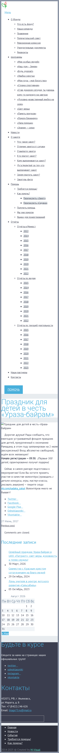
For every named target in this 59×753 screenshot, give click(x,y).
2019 (25, 259)
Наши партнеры (19, 372)
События (12, 735)
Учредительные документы (31, 47)
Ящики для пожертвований (31, 217)
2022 (25, 231)
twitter (12, 665)
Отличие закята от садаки (31, 146)
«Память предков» (26, 113)
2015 (25, 240)
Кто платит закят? (27, 155)
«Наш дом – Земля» (27, 66)
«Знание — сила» (26, 127)
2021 (25, 268)
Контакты (16, 377)
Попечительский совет (29, 38)
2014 (25, 235)
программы (16, 57)
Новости (15, 132)
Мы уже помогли (25, 212)
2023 (25, 367)
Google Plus (14, 507)
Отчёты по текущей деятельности (35, 325)
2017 (25, 250)
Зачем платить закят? (28, 174)
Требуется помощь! (27, 188)
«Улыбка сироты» (26, 75)
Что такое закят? (26, 141)
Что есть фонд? (25, 24)
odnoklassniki (15, 669)
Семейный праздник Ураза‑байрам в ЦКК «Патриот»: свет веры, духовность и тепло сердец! (33, 556)
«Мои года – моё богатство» (32, 80)
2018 (25, 254)
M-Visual (35, 749)
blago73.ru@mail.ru (20, 710)
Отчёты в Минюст (26, 226)
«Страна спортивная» (28, 85)
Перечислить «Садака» (35, 202)
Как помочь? (23, 193)
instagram (13, 673)
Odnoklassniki (15, 510)
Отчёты (15, 221)
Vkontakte (14, 514)
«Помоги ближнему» (27, 118)
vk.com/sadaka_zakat (13, 488)
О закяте (15, 137)
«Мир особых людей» (28, 61)
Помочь (14, 389)
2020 (25, 264)
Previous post (8, 525)
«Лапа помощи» (25, 122)
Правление (22, 33)
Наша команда (25, 28)
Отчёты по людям (26, 278)
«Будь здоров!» (25, 71)
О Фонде (15, 19)
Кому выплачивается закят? (31, 160)
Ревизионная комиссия (29, 42)
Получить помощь (26, 207)
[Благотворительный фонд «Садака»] (4, 8)
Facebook (13, 503)
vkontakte (13, 677)
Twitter (12, 499)
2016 (25, 245)
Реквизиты (22, 52)
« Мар (5, 633)
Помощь (15, 184)
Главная (12, 727)
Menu (8, 12)
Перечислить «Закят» (34, 198)
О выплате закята (26, 151)
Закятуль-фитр (25, 179)
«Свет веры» (23, 108)
